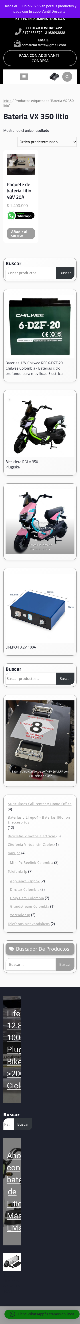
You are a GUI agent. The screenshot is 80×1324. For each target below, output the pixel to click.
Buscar (14, 263)
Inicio (7, 100)
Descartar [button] (59, 11)
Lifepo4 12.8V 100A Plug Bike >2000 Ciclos (20, 1049)
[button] (42, 1314)
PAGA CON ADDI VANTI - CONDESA (40, 58)
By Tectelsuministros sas (40, 19)
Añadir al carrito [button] (19, 233)
